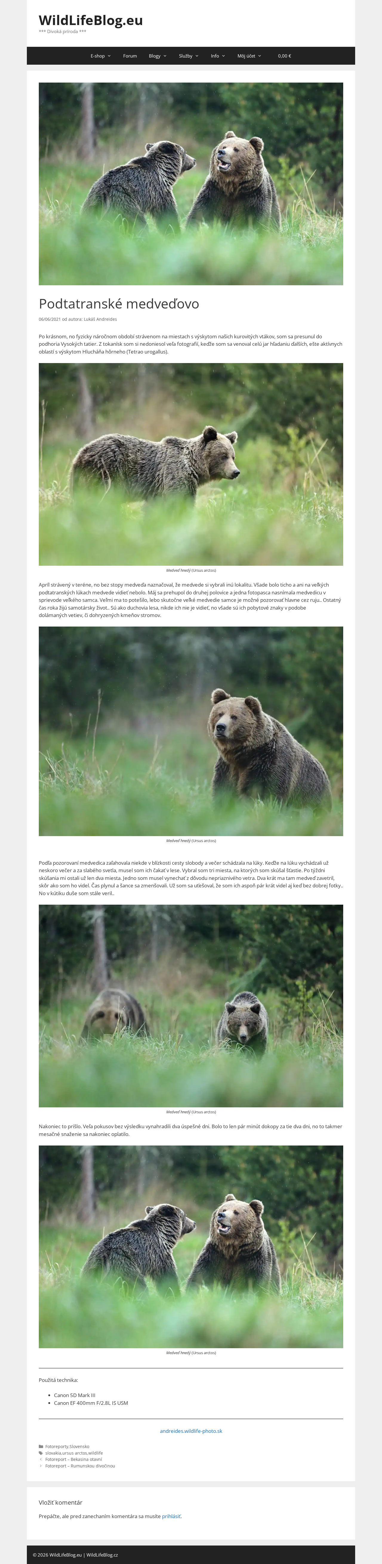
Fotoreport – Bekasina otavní (73, 1459)
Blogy (155, 56)
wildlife (95, 1453)
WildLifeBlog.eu (91, 20)
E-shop (98, 56)
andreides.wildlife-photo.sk (191, 1430)
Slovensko (79, 1446)
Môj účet (246, 56)
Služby (185, 56)
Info (215, 56)
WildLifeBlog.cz (102, 1555)
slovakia (53, 1453)
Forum (130, 56)
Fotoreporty (56, 1446)
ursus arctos (74, 1453)
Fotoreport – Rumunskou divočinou (80, 1466)
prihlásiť (171, 1516)
